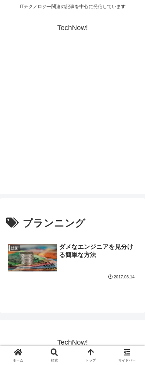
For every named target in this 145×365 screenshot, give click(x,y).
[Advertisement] (72, 121)
